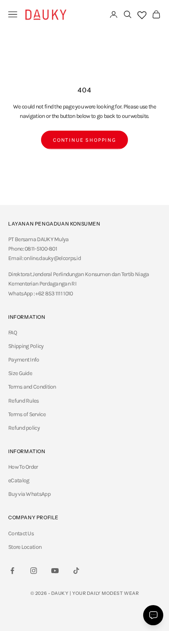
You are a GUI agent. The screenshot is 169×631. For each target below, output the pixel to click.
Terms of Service (27, 414)
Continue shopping (84, 140)
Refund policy (24, 427)
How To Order (23, 466)
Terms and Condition (32, 386)
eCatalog (18, 480)
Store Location (24, 546)
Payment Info (23, 359)
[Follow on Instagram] (34, 571)
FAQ (12, 332)
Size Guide (20, 373)
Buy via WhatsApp (29, 494)
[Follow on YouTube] (55, 571)
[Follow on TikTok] (76, 571)
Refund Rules (23, 400)
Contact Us (21, 533)
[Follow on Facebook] (12, 571)
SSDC (94, 611)
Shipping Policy (26, 346)
